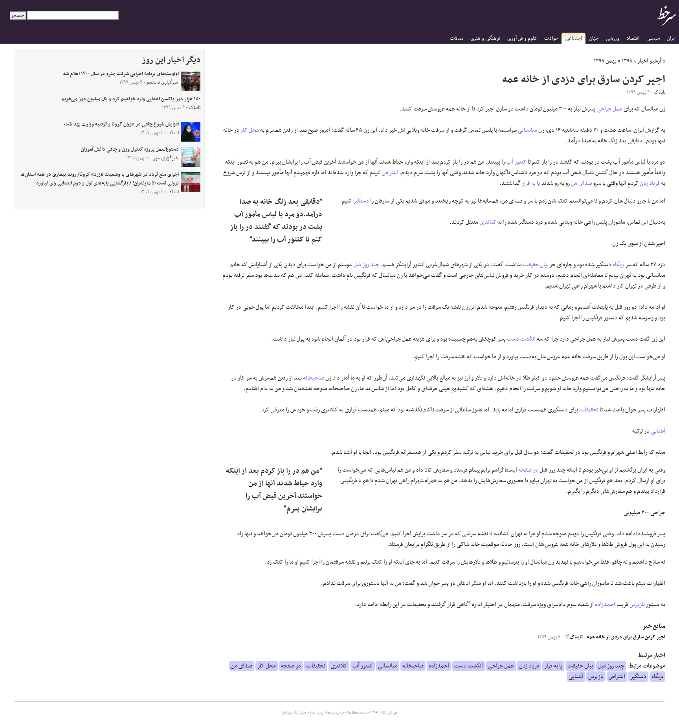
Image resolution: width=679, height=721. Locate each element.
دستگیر (361, 201)
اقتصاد (632, 38)
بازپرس (637, 604)
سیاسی (653, 38)
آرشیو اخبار (649, 61)
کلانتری (487, 222)
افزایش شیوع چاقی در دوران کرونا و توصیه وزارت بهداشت (121, 124)
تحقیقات (588, 410)
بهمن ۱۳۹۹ (605, 61)
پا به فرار (531, 183)
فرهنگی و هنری (485, 38)
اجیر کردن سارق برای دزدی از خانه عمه (626, 637)
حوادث (551, 38)
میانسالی (527, 130)
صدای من (581, 183)
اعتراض (390, 173)
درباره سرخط (335, 713)
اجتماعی (573, 38)
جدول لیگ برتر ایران (294, 713)
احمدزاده (605, 604)
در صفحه (528, 470)
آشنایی (658, 431)
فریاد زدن (650, 183)
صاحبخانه (313, 378)
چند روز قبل (366, 265)
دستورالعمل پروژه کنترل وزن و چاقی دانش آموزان (130, 149)
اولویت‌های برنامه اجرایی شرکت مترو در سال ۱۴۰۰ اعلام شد (120, 74)
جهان (594, 38)
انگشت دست (521, 339)
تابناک (576, 637)
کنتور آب (516, 162)
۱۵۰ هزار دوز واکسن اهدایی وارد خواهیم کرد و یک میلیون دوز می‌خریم (130, 99)
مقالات (456, 38)
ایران (671, 38)
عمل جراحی (609, 109)
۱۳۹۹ (627, 61)
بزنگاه (618, 265)
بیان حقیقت (536, 265)
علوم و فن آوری (522, 38)
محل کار (249, 130)
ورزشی (612, 38)
